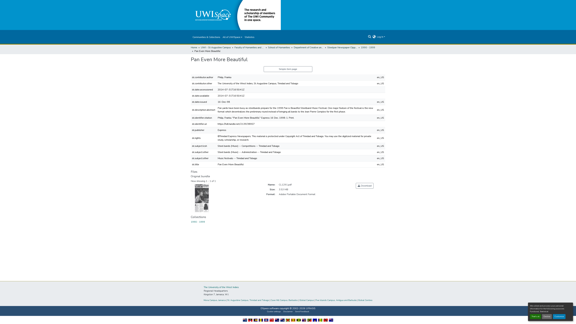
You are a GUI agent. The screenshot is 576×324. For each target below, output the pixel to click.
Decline (547, 316)
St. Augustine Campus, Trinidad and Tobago (248, 300)
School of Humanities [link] (279, 47)
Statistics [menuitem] (249, 37)
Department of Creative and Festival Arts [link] (309, 47)
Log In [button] (380, 37)
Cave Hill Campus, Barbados (284, 300)
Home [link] (194, 47)
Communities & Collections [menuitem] (206, 37)
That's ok (535, 316)
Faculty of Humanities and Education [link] (249, 47)
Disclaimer (288, 311)
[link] (365, 186)
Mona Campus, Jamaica (215, 300)
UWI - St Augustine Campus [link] (216, 47)
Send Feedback (302, 311)
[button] (236, 14)
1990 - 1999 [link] (368, 47)
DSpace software (270, 308)
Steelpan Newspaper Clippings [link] (342, 47)
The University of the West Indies (221, 287)
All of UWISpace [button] (231, 37)
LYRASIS (310, 308)
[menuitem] (232, 37)
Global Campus (306, 300)
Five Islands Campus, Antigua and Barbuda (336, 300)
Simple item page (288, 69)
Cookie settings (274, 311)
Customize (559, 316)
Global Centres (365, 300)
